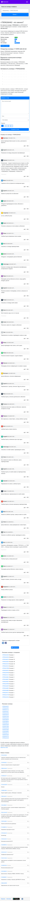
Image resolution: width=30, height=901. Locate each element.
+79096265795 (5, 736)
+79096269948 (5, 672)
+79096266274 (5, 733)
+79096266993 (5, 670)
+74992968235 (4, 871)
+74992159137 (4, 852)
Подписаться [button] (15, 647)
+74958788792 (4, 844)
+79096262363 (5, 655)
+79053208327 (4, 805)
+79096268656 (5, 721)
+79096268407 (5, 679)
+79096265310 (5, 663)
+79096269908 (5, 683)
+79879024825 (4, 821)
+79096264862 (5, 677)
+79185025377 (4, 775)
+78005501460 (4, 768)
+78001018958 (4, 883)
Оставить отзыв (4, 45)
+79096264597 (5, 706)
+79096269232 (5, 666)
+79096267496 (5, 716)
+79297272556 (4, 858)
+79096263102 (5, 734)
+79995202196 (4, 833)
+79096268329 (5, 719)
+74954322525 (4, 839)
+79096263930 (5, 728)
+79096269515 (5, 692)
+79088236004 (4, 790)
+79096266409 (5, 686)
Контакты (9, 898)
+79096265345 (5, 718)
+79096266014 (5, 659)
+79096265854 (5, 661)
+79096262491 (5, 708)
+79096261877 (5, 711)
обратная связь (4, 747)
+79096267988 (5, 668)
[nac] (27, 2)
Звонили (5, 2)
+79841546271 (4, 796)
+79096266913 (5, 714)
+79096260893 (5, 731)
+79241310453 (4, 755)
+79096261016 (5, 697)
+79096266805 (5, 688)
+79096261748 (5, 694)
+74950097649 (4, 865)
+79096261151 (5, 675)
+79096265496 (5, 724)
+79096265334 (5, 738)
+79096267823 (5, 729)
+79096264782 (5, 713)
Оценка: (3, 123)
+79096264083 (5, 690)
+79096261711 (5, 709)
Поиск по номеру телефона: (9, 6)
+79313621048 (4, 784)
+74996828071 (4, 877)
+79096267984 (5, 726)
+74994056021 (4, 762)
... (15, 138)
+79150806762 (4, 827)
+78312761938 (4, 812)
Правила (3, 898)
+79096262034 (5, 657)
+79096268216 (5, 723)
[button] (15, 14)
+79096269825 (5, 681)
